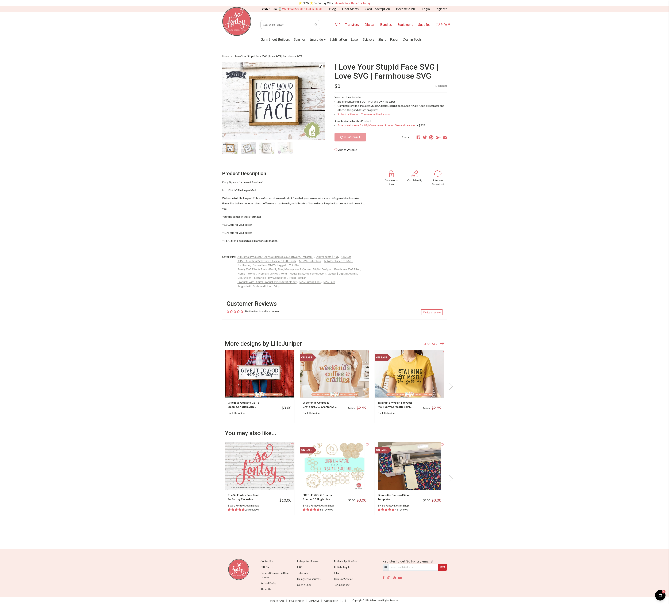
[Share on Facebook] (418, 137)
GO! (442, 567)
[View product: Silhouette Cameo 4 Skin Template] (409, 466)
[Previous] (229, 101)
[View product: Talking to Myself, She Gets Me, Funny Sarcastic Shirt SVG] (409, 373)
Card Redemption (377, 9)
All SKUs (346, 256)
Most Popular (297, 277)
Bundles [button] (386, 25)
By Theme (243, 265)
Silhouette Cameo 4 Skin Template (393, 497)
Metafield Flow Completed (270, 277)
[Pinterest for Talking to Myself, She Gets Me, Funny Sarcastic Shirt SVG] (414, 390)
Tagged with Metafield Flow (254, 286)
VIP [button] (338, 25)
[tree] (273, 148)
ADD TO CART (280, 390)
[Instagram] (388, 578)
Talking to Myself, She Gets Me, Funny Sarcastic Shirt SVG (395, 405)
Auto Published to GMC (338, 260)
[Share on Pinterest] (431, 137)
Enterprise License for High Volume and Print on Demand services (376, 125)
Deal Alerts (350, 9)
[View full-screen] (321, 66)
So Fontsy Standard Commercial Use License (363, 114)
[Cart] (445, 24)
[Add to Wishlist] (292, 351)
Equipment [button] (405, 25)
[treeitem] (230, 148)
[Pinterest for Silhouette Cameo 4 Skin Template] (414, 483)
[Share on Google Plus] (438, 137)
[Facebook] (384, 578)
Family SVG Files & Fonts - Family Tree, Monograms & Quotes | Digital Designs (284, 269)
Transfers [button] (352, 25)
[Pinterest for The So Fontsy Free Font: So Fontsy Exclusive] (264, 483)
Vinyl (277, 286)
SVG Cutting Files (310, 281)
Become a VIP (406, 9)
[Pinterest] (394, 578)
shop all (430, 343)
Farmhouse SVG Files (346, 269)
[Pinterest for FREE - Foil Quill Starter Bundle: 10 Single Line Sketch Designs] (339, 483)
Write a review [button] (432, 312)
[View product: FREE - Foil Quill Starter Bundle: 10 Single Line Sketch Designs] (334, 466)
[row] (334, 386)
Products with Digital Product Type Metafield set (267, 281)
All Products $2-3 (327, 256)
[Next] (318, 101)
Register (441, 9)
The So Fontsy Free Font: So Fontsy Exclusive (244, 497)
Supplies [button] (424, 25)
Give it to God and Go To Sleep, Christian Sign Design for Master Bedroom (243, 405)
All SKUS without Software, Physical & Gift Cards (266, 260)
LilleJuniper (244, 277)
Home (225, 56)
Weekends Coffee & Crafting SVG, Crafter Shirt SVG (320, 405)
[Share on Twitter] (424, 137)
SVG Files (329, 281)
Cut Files (294, 265)
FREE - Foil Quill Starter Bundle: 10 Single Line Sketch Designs (317, 497)
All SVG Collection (310, 260)
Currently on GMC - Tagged (269, 265)
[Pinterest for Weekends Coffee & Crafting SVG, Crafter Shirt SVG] (339, 390)
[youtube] (400, 578)
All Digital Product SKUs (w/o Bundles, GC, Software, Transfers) (275, 256)
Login (426, 9)
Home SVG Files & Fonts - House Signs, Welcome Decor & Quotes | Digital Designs (307, 273)
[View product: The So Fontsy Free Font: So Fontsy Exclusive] (259, 466)
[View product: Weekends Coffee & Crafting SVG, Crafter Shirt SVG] (334, 373)
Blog (332, 9)
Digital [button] (369, 25)
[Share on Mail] (445, 137)
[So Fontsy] (236, 21)
